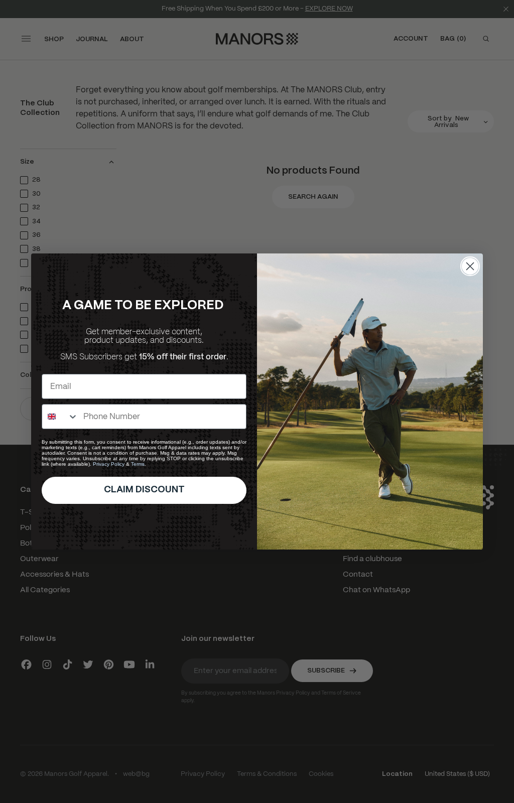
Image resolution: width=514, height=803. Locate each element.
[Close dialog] (470, 266)
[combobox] (60, 417)
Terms (138, 464)
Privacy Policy (108, 464)
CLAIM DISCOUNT (144, 490)
